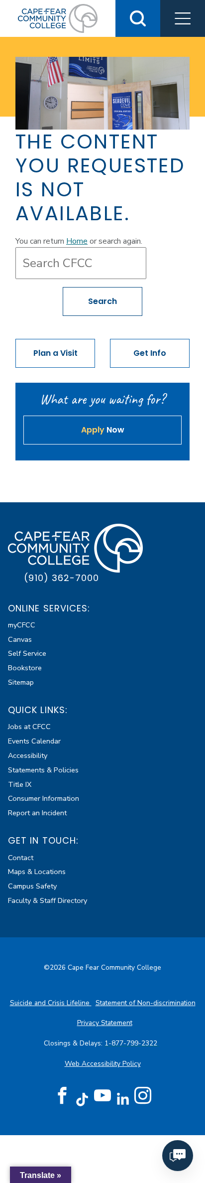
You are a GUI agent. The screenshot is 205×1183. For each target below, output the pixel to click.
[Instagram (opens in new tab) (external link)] (142, 1095)
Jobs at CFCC (29, 727)
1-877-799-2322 (131, 1043)
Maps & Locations (37, 872)
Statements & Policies (43, 770)
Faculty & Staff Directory (47, 900)
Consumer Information (43, 798)
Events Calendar (34, 741)
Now (102, 430)
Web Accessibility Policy (103, 1063)
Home (77, 241)
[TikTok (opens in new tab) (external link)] (82, 1099)
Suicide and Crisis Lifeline (51, 1003)
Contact (20, 858)
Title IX (19, 784)
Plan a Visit (55, 353)
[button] (183, 18)
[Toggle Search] (138, 18)
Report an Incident (37, 813)
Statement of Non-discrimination (146, 1003)
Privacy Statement (104, 1023)
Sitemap (21, 682)
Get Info (149, 353)
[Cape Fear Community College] (58, 17)
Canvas (20, 639)
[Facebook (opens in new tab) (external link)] (62, 1095)
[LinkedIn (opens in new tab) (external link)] (122, 1099)
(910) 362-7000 (61, 578)
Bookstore (25, 668)
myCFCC (21, 625)
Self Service (27, 653)
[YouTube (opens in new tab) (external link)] (102, 1095)
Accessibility (27, 755)
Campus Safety (32, 886)
